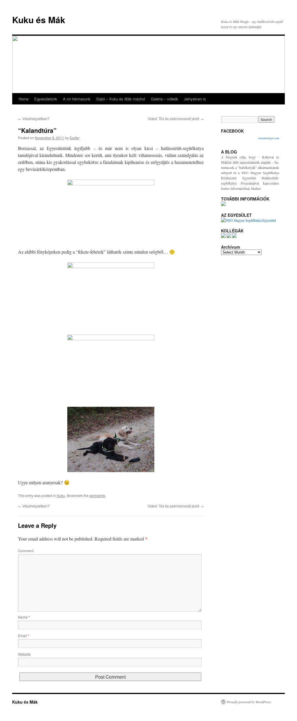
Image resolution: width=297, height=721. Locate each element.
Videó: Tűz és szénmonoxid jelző (176, 118)
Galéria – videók (164, 99)
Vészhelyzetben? (34, 118)
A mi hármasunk (76, 99)
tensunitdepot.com (268, 138)
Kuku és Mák (38, 19)
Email (23, 635)
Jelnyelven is (195, 99)
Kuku (61, 495)
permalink (97, 495)
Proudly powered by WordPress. (249, 702)
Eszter (74, 137)
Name (24, 617)
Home (23, 99)
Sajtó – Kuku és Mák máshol (120, 99)
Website (24, 654)
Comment (25, 550)
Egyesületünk (45, 99)
